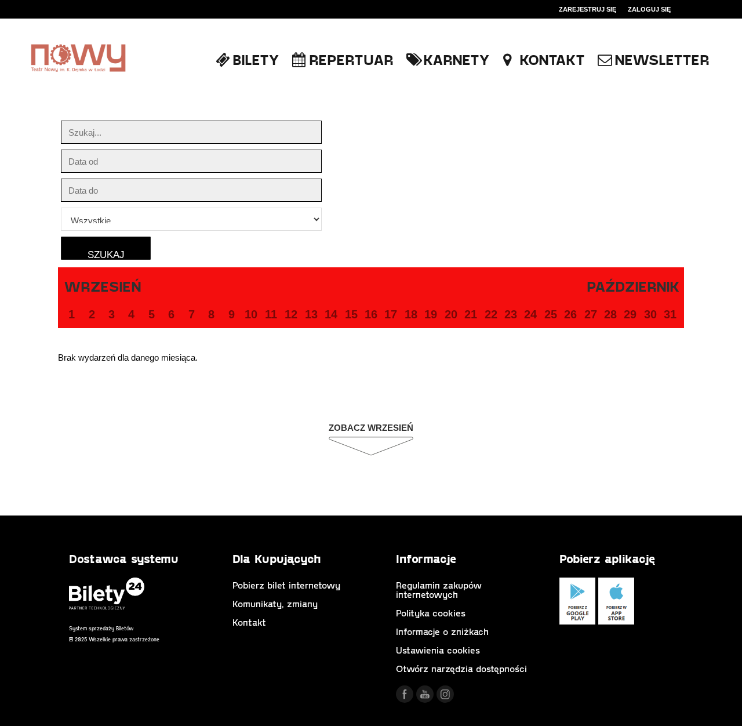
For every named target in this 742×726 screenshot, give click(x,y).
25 (550, 314)
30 (650, 314)
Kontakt (249, 621)
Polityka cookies (430, 612)
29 (630, 314)
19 (430, 314)
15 (351, 314)
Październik (633, 286)
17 (390, 314)
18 (411, 314)
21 (470, 314)
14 (331, 314)
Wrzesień (102, 286)
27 (590, 314)
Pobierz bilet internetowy (286, 584)
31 (670, 314)
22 (491, 314)
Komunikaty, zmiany (275, 603)
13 (311, 314)
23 (510, 314)
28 (610, 314)
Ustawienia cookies (438, 649)
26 (570, 314)
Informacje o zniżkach (442, 631)
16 (371, 314)
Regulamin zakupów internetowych (439, 589)
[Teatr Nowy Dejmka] (78, 58)
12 (291, 314)
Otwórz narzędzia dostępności (461, 668)
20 (451, 314)
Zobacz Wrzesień (371, 428)
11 (271, 314)
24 (530, 314)
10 (251, 314)
